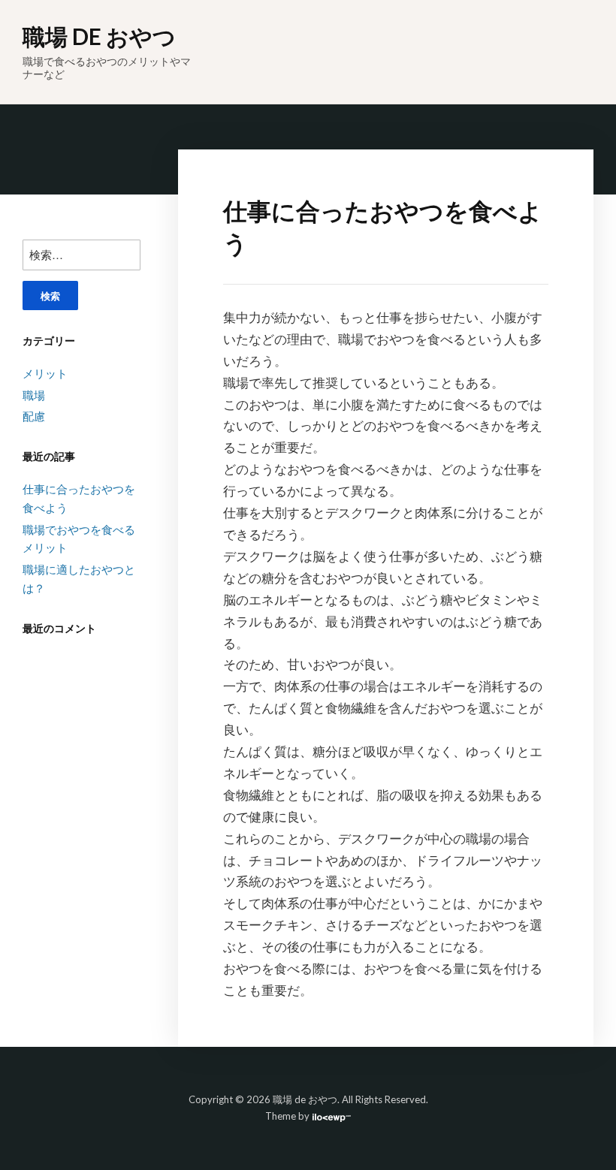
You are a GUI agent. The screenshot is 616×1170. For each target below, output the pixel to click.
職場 (34, 395)
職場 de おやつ (99, 36)
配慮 (34, 416)
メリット (45, 373)
